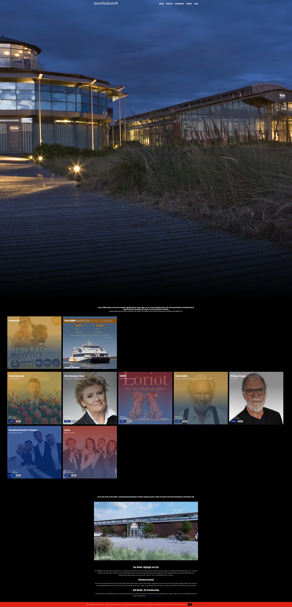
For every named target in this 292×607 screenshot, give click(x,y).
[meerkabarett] (106, 3)
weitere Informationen (152, 599)
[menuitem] (162, 3)
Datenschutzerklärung (199, 604)
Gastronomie (179, 4)
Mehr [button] (196, 4)
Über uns (169, 4)
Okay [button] (190, 604)
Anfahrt (189, 4)
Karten (161, 4)
